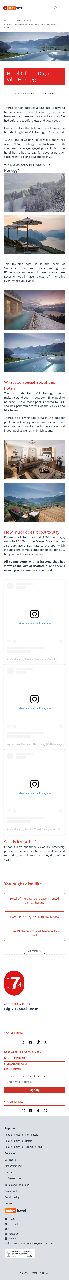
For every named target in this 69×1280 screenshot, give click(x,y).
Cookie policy (12, 1197)
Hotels (8, 1172)
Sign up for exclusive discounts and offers (26, 1076)
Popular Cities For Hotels (18, 1140)
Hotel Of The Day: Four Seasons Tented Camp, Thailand (34, 900)
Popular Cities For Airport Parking (23, 1146)
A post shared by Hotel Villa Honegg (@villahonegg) (34, 744)
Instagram (13, 1233)
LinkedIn (12, 1238)
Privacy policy (12, 1191)
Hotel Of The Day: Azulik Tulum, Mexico (34, 917)
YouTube (13, 1219)
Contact (9, 1203)
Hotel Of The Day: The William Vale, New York (35, 933)
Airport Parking (13, 1165)
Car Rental (10, 1159)
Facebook (12, 1224)
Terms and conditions (17, 1184)
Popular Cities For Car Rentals (21, 1134)
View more (34, 951)
